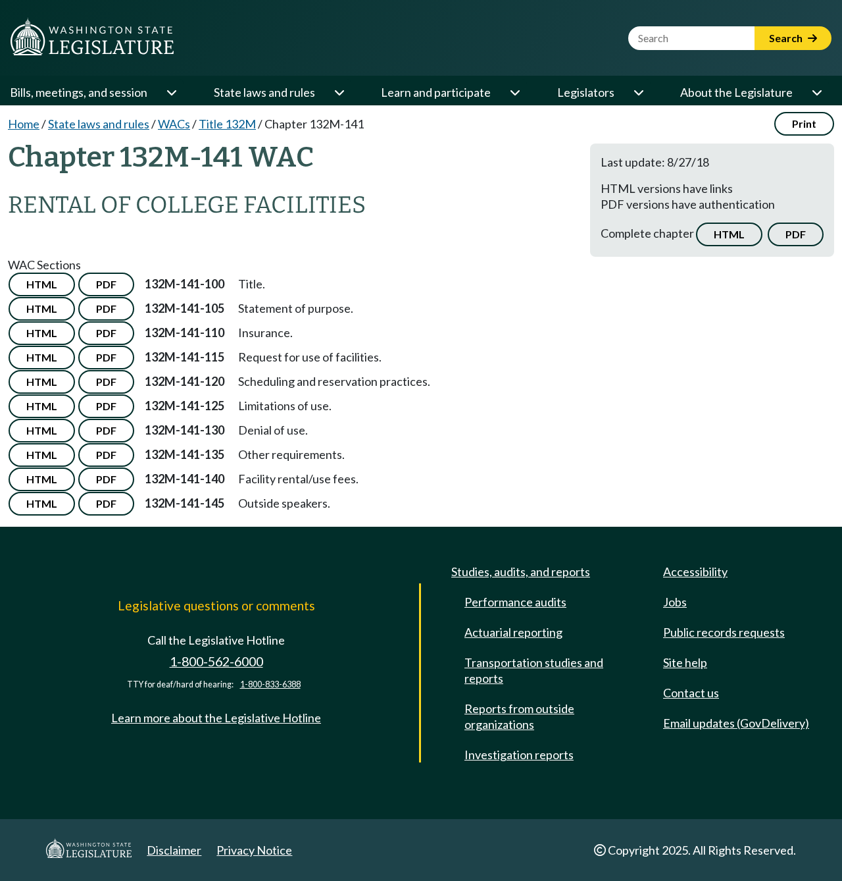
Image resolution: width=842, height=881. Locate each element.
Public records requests (724, 632)
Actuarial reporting (513, 632)
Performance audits (515, 602)
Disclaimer (174, 850)
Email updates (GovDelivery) (736, 723)
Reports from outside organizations (519, 716)
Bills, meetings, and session (78, 92)
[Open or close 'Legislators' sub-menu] (638, 92)
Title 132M (227, 124)
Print (804, 123)
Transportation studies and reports (533, 670)
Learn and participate (436, 92)
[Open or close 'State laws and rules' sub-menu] (338, 92)
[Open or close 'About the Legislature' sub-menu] (816, 92)
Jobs (675, 602)
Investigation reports (519, 754)
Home (23, 124)
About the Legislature (736, 92)
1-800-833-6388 (270, 684)
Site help (685, 662)
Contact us (691, 692)
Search (787, 38)
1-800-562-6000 (216, 661)
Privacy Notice (254, 850)
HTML (729, 234)
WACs (174, 124)
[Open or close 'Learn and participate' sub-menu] (514, 92)
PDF (795, 234)
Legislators (585, 92)
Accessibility (695, 571)
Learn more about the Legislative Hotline (216, 717)
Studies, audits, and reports (520, 571)
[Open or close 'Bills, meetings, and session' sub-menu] (171, 92)
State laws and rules (264, 92)
